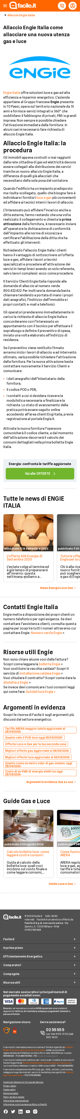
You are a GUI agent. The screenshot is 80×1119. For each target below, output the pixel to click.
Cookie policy (9, 1089)
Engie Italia (11, 93)
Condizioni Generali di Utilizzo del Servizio (23, 1082)
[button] (5, 5)
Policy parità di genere (13, 1097)
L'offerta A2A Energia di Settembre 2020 (24, 557)
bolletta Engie (49, 664)
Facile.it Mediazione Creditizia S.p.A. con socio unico (47, 1063)
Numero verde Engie (47, 633)
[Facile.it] (22, 8)
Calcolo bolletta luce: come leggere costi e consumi (28, 853)
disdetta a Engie (15, 682)
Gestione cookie (10, 1093)
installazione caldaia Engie (39, 673)
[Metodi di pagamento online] (40, 1001)
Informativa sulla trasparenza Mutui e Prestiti (25, 1104)
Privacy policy (9, 1086)
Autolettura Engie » (41, 692)
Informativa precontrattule (16, 1100)
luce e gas (44, 198)
